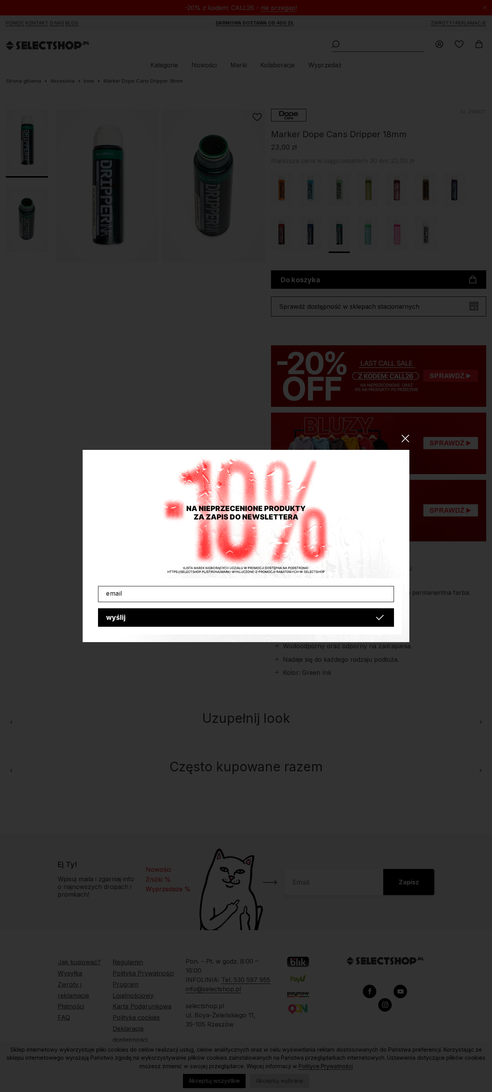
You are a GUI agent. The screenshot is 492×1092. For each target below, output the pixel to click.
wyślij (116, 617)
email (114, 593)
